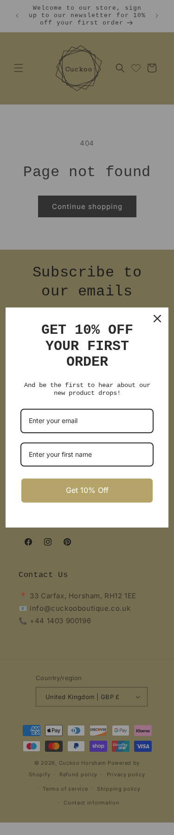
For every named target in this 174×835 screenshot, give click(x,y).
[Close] (157, 318)
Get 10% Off (87, 490)
